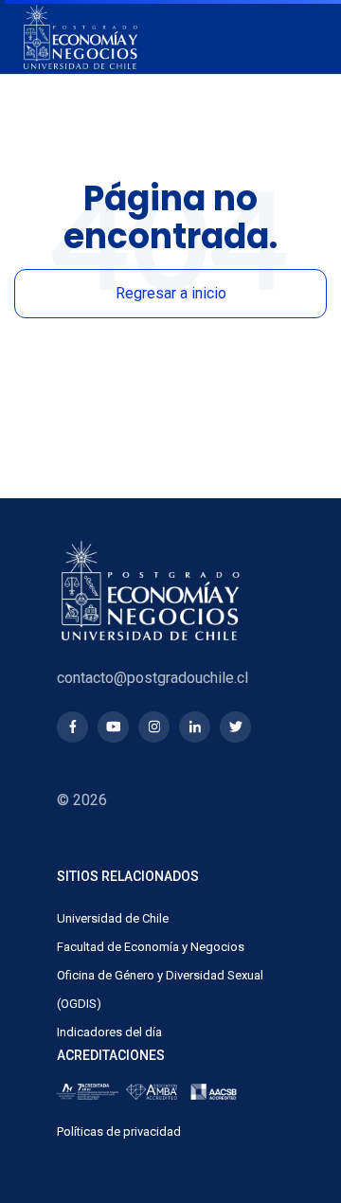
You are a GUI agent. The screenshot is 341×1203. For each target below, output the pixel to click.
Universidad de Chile (113, 918)
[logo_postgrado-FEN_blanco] (80, 37)
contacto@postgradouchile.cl (152, 678)
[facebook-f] (72, 727)
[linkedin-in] (194, 727)
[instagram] (154, 727)
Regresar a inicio (171, 293)
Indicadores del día (109, 1032)
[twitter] (235, 727)
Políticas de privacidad (119, 1131)
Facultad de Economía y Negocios (150, 947)
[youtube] (113, 727)
